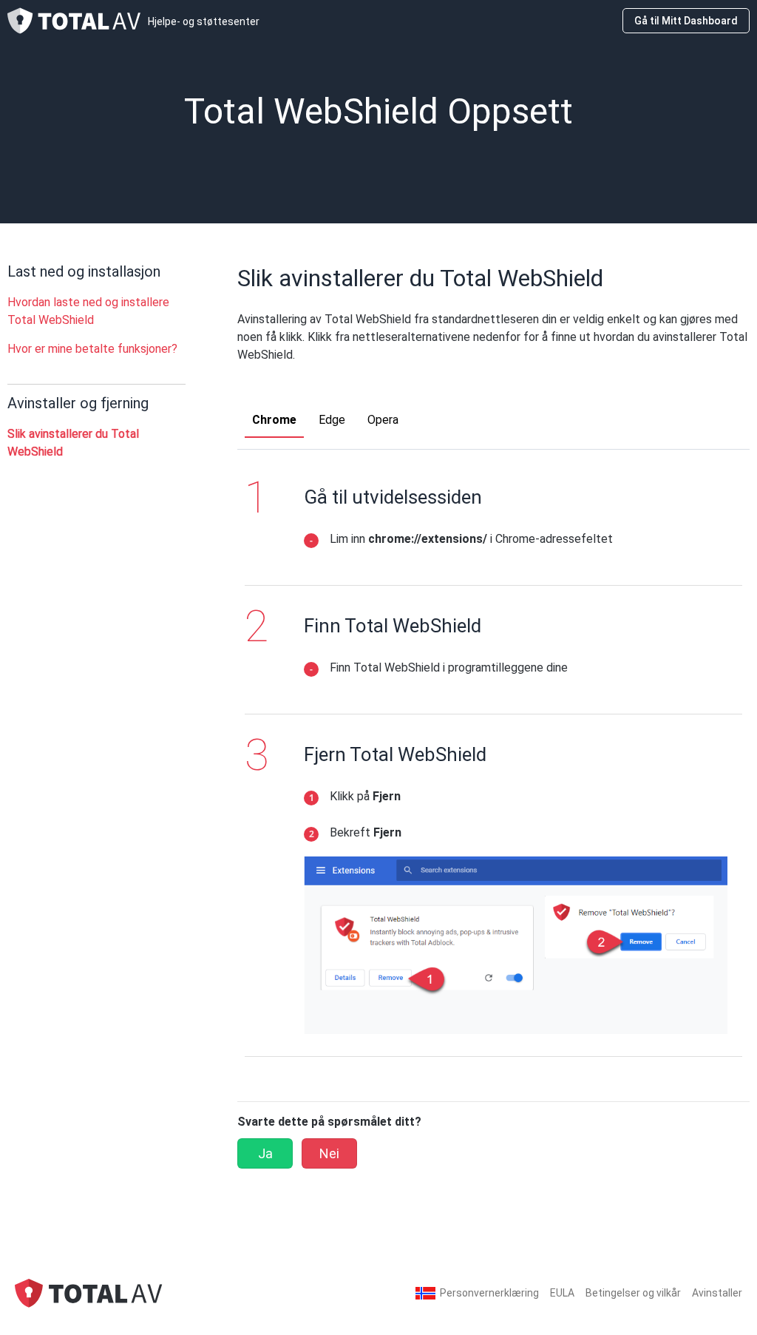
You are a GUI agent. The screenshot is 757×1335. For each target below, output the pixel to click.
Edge (332, 420)
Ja (265, 1153)
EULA (562, 1293)
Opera (382, 420)
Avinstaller (717, 1293)
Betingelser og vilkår (633, 1293)
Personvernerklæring (489, 1293)
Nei (329, 1153)
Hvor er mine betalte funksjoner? (92, 349)
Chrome (274, 420)
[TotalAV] (89, 1292)
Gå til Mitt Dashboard (686, 21)
